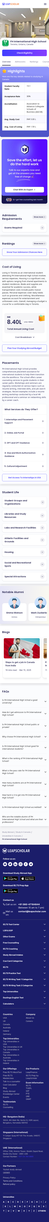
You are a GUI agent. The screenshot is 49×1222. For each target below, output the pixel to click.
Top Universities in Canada (11, 1050)
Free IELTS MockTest (12, 1072)
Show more (38, 217)
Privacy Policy (9, 1177)
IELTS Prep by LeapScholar (32, 1076)
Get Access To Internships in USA (24, 477)
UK (4, 1021)
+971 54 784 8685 (25, 1156)
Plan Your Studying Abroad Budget (24, 348)
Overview (6, 61)
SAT (27, 1091)
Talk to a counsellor (11, 1081)
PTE (27, 1093)
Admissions (20, 61)
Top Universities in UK (12, 1047)
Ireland (6, 1031)
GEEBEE (6, 1173)
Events (6, 1097)
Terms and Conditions (12, 1181)
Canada (6, 1024)
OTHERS (42, 1211)
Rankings (34, 61)
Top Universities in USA (11, 1042)
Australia (7, 1027)
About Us (30, 1018)
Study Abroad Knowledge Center (11, 1092)
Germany (7, 1034)
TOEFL (29, 1088)
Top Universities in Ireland (11, 1061)
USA (5, 1018)
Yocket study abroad (12, 1169)
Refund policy (9, 1184)
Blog (5, 1088)
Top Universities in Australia (11, 1056)
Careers (29, 1021)
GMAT (28, 1099)
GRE (28, 1096)
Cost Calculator (10, 1085)
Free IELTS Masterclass (8, 1076)
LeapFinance (31, 1072)
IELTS (5, 1104)
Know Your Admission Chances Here (24, 252)
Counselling (8, 1107)
